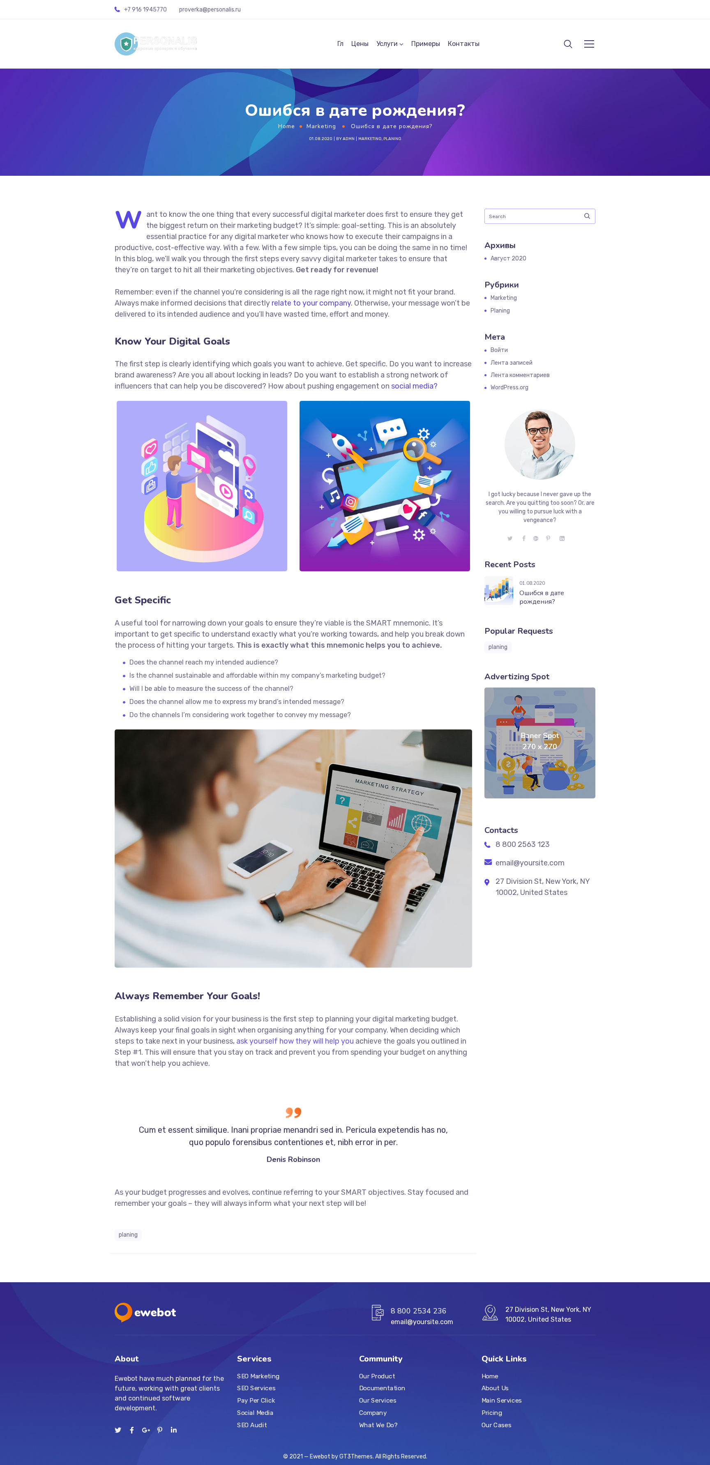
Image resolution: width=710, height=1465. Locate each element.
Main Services (502, 1400)
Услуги (387, 44)
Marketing (321, 126)
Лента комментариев (520, 375)
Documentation (382, 1388)
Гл (340, 44)
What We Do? (378, 1425)
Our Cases (496, 1425)
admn (349, 138)
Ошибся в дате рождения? (541, 597)
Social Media (255, 1413)
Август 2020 (508, 258)
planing (128, 1234)
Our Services (377, 1400)
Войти (499, 350)
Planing (392, 138)
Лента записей (511, 362)
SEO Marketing (258, 1376)
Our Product (377, 1376)
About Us (495, 1388)
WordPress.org (509, 387)
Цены (360, 44)
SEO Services (256, 1388)
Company (373, 1413)
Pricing (492, 1413)
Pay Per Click (256, 1400)
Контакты (463, 44)
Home (286, 126)
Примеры (425, 44)
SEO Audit (252, 1425)
